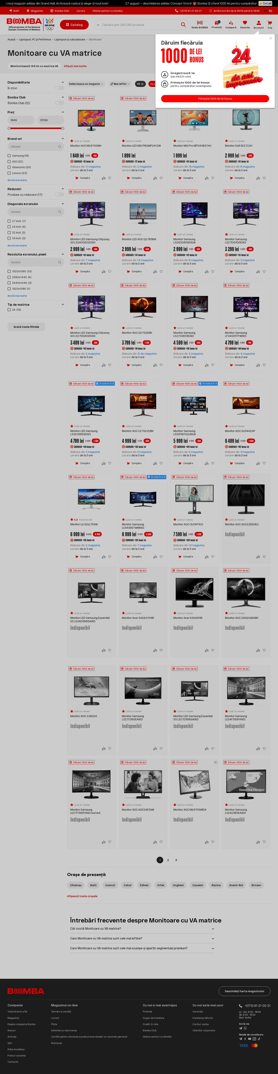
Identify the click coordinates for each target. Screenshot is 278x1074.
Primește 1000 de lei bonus (215, 98)
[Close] (270, 38)
